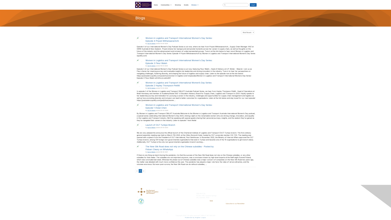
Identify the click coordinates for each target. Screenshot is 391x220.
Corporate (170, 203)
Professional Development (176, 207)
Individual (170, 201)
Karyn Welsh (151, 127)
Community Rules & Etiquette (235, 193)
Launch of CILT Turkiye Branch (160, 125)
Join (168, 192)
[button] (166, 4)
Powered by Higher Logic (195, 217)
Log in (253, 5)
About (169, 197)
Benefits (170, 199)
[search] (225, 4)
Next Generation (172, 205)
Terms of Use (230, 197)
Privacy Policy (230, 195)
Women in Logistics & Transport (178, 209)
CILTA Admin (151, 43)
